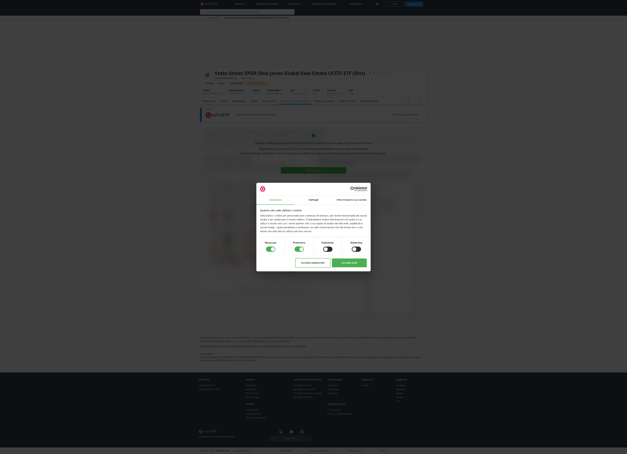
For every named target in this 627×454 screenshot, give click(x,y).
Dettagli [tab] (314, 199)
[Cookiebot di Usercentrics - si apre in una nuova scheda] (352, 188)
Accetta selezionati (313, 262)
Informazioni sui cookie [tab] (351, 199)
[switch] (299, 249)
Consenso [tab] (275, 199)
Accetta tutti (349, 262)
